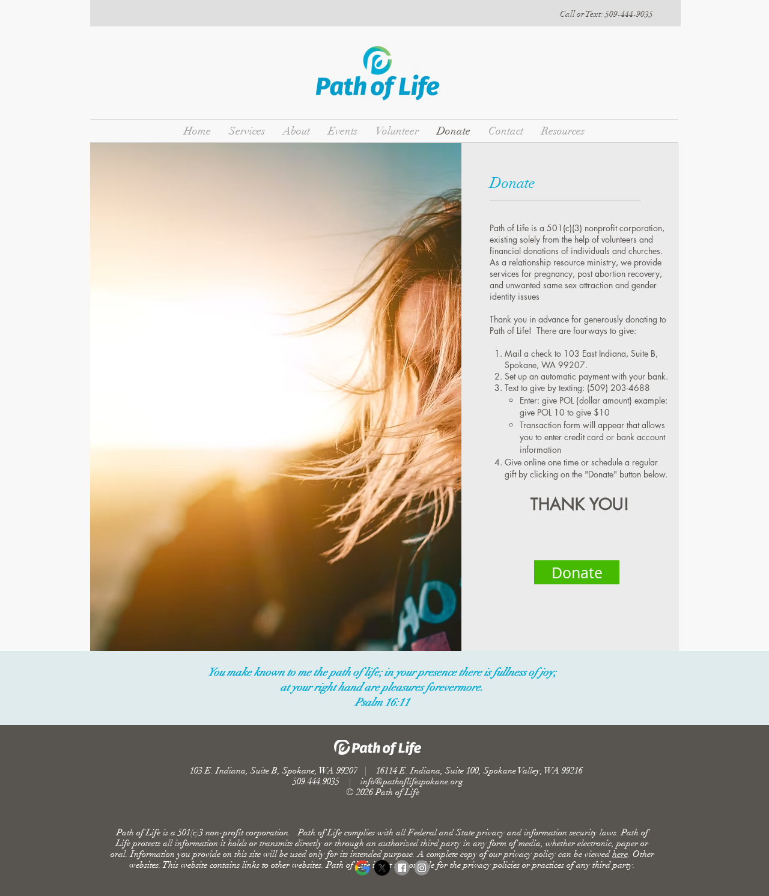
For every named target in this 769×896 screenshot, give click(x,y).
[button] (606, 14)
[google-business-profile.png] (362, 868)
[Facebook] (402, 868)
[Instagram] (422, 868)
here (620, 854)
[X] (382, 868)
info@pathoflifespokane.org (411, 781)
